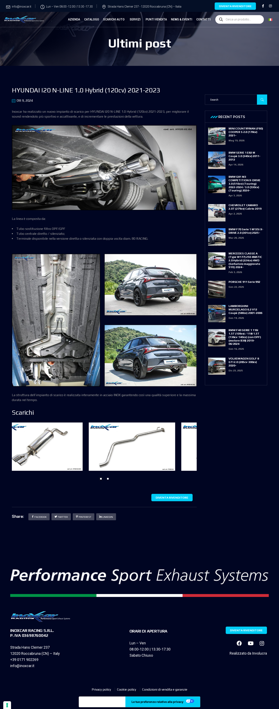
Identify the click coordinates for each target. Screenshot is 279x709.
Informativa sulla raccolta (102, 702)
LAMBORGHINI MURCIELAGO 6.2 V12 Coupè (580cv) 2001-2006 (245, 309)
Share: (18, 516)
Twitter (62, 517)
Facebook (40, 517)
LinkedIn (107, 517)
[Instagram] (262, 643)
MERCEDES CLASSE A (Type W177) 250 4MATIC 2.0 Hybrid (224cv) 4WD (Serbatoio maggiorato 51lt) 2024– (245, 260)
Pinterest (84, 517)
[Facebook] (239, 643)
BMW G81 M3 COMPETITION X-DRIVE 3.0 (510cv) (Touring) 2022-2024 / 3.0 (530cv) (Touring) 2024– (244, 183)
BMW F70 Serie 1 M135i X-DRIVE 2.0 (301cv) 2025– (246, 231)
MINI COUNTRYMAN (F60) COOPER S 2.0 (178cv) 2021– (246, 132)
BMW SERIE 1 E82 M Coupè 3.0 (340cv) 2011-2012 (244, 156)
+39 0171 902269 (24, 659)
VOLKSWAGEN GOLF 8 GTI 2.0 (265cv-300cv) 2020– (244, 362)
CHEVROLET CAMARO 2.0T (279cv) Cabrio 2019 (245, 206)
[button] (101, 479)
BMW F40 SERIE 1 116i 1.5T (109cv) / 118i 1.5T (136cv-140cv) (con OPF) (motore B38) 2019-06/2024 (245, 336)
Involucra (259, 653)
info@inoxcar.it (22, 666)
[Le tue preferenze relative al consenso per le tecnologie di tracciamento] (7, 705)
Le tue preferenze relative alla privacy (157, 701)
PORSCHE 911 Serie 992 (244, 281)
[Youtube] (251, 643)
